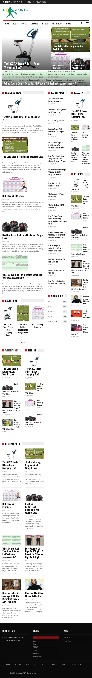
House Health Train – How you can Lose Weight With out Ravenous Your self (57, 235)
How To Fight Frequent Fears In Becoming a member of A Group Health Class (57, 220)
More (68, 23)
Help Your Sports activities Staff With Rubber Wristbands (55, 248)
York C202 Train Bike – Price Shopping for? (22, 65)
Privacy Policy (41, 2)
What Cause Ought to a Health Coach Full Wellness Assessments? (40, 83)
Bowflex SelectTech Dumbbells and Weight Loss (78, 64)
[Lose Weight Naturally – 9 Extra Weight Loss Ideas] (7, 422)
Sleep (15, 23)
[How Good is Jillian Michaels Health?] (34, 584)
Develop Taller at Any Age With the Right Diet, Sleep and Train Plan (10, 597)
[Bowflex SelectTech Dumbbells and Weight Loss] (80, 61)
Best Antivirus (37, 656)
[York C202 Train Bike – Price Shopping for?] (26, 48)
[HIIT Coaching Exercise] (61, 61)
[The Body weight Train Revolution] (76, 313)
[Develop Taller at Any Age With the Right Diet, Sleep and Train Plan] (11, 584)
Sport (24, 23)
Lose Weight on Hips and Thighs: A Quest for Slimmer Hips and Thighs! (34, 553)
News (7, 23)
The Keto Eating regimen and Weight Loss (68, 47)
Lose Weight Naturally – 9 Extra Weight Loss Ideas (57, 282)
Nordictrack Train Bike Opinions (56, 271)
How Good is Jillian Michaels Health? (34, 594)
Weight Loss (57, 23)
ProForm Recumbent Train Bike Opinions (57, 260)
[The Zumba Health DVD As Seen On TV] (76, 327)
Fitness (45, 23)
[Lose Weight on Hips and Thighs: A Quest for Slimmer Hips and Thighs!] (7, 404)
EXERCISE (34, 23)
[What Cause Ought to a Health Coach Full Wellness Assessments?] (46, 78)
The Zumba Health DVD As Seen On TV (57, 206)
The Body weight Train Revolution (56, 195)
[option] (23, 321)
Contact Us (30, 2)
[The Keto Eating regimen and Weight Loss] (70, 39)
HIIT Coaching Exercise (58, 66)
